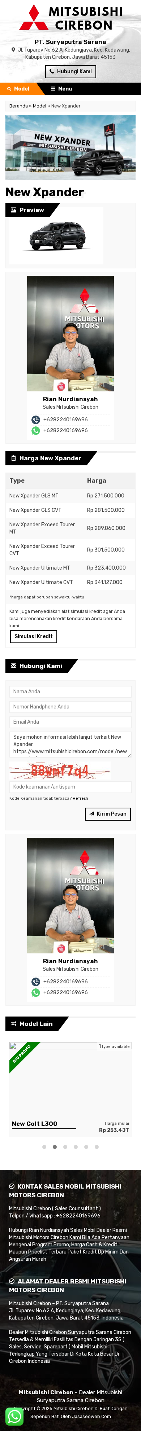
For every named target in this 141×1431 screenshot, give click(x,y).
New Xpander (44, 192)
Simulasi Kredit (33, 636)
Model (39, 106)
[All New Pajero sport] (70, 1079)
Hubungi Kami (74, 72)
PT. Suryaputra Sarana (70, 41)
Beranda (18, 106)
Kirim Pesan (111, 814)
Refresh (80, 798)
